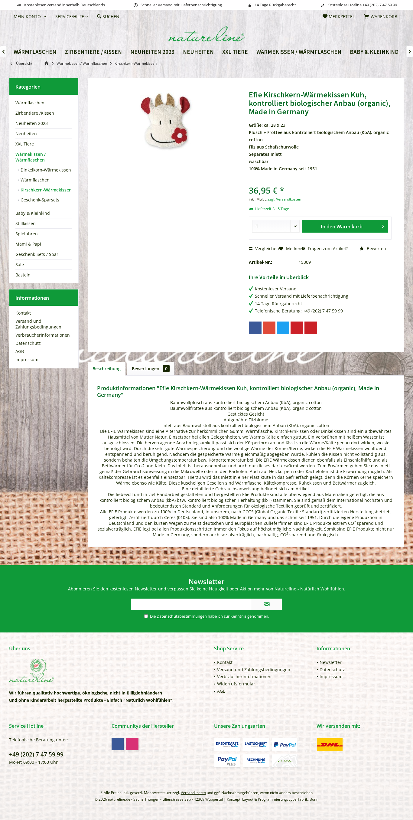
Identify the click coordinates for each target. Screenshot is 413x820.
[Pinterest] (297, 328)
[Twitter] (283, 328)
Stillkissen (25, 223)
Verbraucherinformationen (42, 335)
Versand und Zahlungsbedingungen (38, 324)
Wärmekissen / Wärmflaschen (30, 157)
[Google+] (269, 328)
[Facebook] (255, 328)
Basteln (23, 275)
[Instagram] (132, 744)
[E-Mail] (310, 328)
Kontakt (23, 313)
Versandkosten (193, 792)
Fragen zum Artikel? (327, 248)
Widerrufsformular (236, 684)
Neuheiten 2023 (31, 123)
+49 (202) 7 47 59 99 (36, 754)
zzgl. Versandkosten (284, 199)
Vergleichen (266, 248)
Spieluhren (26, 234)
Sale (19, 264)
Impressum (26, 359)
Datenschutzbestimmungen (182, 616)
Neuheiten (26, 133)
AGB (19, 351)
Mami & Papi (28, 244)
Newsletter (331, 662)
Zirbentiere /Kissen (34, 113)
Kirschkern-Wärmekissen (45, 190)
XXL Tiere (24, 144)
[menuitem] (381, 16)
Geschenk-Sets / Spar (36, 254)
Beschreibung (107, 368)
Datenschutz (28, 343)
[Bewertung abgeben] (320, 182)
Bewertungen (149, 368)
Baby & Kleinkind (32, 213)
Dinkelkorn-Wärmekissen (45, 170)
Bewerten (376, 248)
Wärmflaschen (29, 103)
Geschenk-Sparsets (39, 200)
